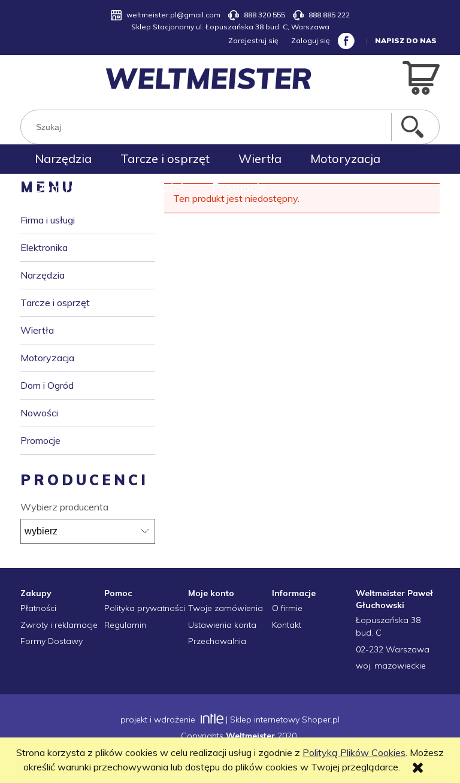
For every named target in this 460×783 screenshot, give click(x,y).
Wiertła (37, 330)
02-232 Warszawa (392, 649)
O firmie (287, 608)
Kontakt (286, 624)
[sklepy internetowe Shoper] (210, 719)
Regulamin (125, 624)
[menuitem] (63, 158)
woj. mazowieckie (391, 665)
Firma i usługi (47, 220)
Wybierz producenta (64, 507)
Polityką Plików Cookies (353, 752)
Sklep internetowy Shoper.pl (285, 719)
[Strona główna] (208, 78)
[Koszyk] (421, 77)
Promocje (40, 440)
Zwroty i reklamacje (59, 624)
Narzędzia (42, 275)
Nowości (39, 413)
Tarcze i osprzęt (55, 303)
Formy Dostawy (51, 641)
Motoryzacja (47, 358)
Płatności (38, 608)
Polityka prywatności (144, 608)
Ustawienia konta (222, 624)
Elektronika (44, 247)
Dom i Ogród (47, 385)
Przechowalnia (217, 641)
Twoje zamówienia (225, 608)
